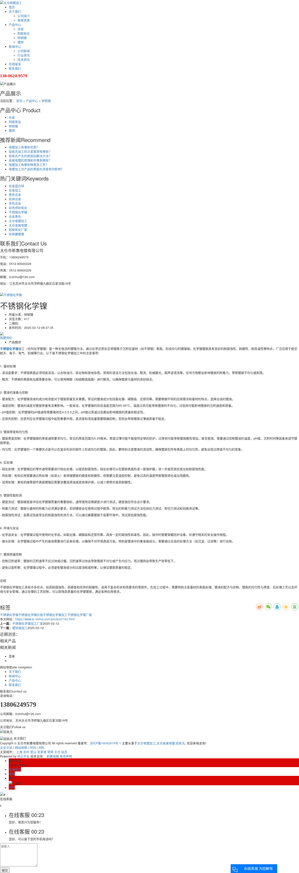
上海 (19, 752)
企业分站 (6, 747)
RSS (33, 747)
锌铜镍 (22, 37)
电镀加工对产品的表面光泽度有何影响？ (36, 169)
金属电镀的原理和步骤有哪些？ (30, 160)
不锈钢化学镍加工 (55, 614)
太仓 (57, 752)
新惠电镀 (53, 756)
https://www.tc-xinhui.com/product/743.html (45, 619)
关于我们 (15, 11)
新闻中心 (15, 46)
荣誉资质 (24, 20)
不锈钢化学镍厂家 (79, 614)
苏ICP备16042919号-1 (105, 743)
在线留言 (15, 64)
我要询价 (6, 337)
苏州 (26, 752)
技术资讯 (24, 59)
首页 (12, 7)
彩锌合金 (15, 199)
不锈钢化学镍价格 (30, 614)
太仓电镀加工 (18, 221)
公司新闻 (24, 51)
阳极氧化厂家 (18, 229)
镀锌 (21, 42)
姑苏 (64, 752)
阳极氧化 (24, 33)
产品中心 (15, 24)
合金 (21, 29)
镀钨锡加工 (20, 628)
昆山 (33, 752)
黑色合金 (15, 194)
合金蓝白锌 (16, 186)
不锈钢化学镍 (18, 212)
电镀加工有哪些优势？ (24, 147)
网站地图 (21, 747)
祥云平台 (23, 756)
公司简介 (24, 16)
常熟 (50, 752)
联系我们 (15, 68)
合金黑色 (15, 216)
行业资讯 (24, 55)
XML (42, 747)
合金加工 (15, 190)
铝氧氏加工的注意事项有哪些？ (30, 151)
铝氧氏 (180, 743)
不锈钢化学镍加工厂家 (27, 623)
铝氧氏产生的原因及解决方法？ (30, 156)
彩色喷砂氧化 (18, 207)
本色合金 (15, 203)
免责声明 (66, 756)
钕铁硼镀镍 (16, 234)
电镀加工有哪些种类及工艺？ (29, 164)
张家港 (41, 752)
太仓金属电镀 (18, 225)
